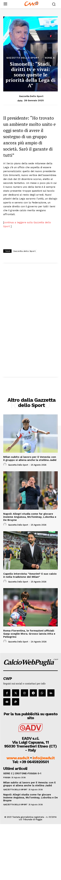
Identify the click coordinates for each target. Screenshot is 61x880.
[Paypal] (15, 701)
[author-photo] (5, 464)
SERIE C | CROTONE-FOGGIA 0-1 (22, 773)
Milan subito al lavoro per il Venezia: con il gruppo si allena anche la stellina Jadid (29, 458)
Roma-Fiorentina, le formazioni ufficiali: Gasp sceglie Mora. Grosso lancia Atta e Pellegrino (29, 633)
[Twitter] (15, 693)
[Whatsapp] (42, 693)
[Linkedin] (50, 693)
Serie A (50, 58)
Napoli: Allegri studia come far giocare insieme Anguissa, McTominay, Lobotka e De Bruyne (29, 516)
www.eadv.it (18, 758)
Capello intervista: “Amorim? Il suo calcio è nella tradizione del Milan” (30, 575)
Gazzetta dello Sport (22, 58)
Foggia (6, 777)
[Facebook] (6, 693)
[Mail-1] (6, 701)
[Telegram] (33, 693)
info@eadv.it (44, 758)
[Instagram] (24, 693)
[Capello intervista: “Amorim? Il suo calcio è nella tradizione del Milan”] (30, 550)
